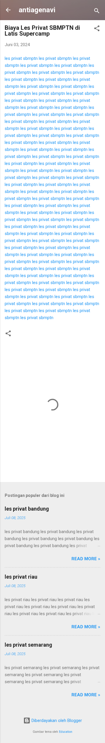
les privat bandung (27, 509)
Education (65, 732)
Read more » (85, 558)
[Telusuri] (96, 12)
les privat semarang (28, 645)
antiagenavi (37, 10)
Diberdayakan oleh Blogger (56, 720)
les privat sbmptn (21, 58)
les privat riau (21, 577)
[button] (96, 29)
